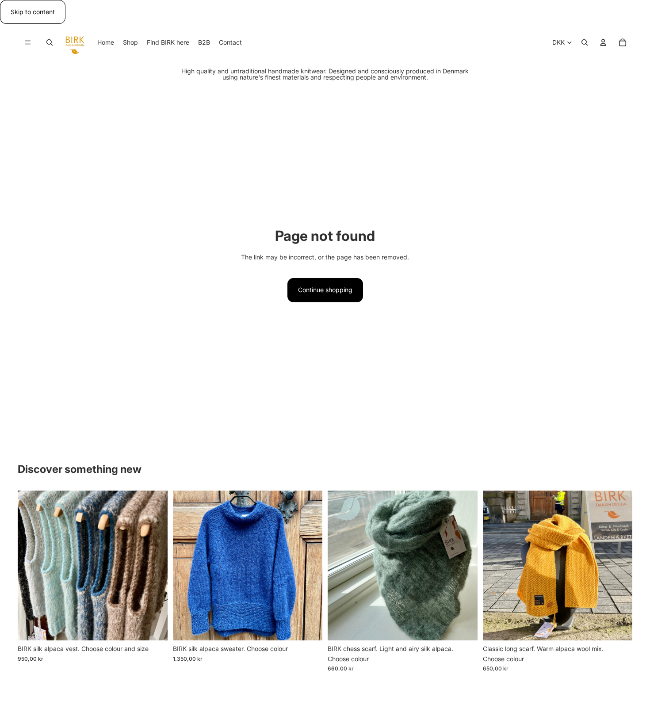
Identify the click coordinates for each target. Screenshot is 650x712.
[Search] (49, 43)
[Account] (603, 43)
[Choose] (154, 627)
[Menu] (28, 43)
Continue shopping (325, 289)
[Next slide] (154, 565)
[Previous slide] (31, 565)
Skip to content (33, 11)
